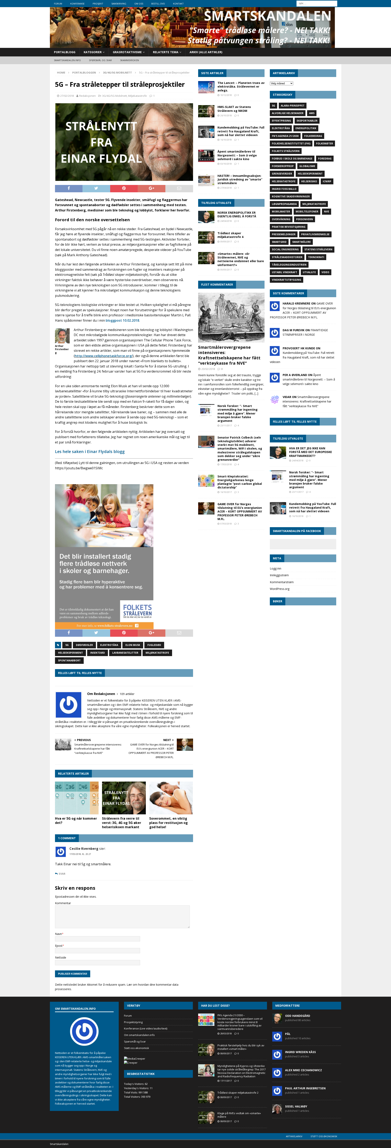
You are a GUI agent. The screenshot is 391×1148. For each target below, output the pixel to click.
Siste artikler (212, 73)
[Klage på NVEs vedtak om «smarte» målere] (206, 1118)
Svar (62, 873)
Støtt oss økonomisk (136, 1048)
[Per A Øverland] (275, 380)
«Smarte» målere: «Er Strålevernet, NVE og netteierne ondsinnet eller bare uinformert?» (240, 259)
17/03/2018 (226, 464)
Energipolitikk (305, 128)
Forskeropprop (283, 166)
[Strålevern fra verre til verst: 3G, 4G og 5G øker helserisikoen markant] (124, 798)
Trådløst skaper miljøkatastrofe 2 (237, 1092)
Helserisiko (309, 181)
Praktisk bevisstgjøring (288, 227)
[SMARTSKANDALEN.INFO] (192, 45)
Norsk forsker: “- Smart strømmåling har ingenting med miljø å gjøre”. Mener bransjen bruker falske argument (237, 413)
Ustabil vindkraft (284, 272)
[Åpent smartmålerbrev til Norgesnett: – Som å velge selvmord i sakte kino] (206, 156)
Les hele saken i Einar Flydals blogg (90, 451)
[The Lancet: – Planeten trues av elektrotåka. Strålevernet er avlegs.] (206, 87)
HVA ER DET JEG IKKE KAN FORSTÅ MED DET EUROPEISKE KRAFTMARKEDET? (310, 451)
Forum (58, 3)
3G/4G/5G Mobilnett (114, 96)
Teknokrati (316, 257)
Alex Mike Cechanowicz (303, 1070)
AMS (311, 113)
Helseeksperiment (70, 652)
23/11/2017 (226, 425)
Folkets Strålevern (286, 151)
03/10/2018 (226, 163)
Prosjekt (98, 3)
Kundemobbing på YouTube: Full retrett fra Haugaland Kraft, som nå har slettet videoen (240, 131)
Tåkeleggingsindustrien (289, 264)
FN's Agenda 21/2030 (285, 136)
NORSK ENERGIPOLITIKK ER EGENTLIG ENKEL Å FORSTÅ (236, 214)
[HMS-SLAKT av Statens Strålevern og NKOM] (206, 111)
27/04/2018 (226, 187)
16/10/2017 (226, 492)
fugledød (154, 645)
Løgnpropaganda (284, 204)
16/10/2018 (226, 139)
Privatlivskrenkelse (315, 234)
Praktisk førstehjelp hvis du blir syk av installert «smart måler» (240, 1047)
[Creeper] (130, 1062)
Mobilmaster (281, 211)
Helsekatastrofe (283, 181)
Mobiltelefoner (307, 211)
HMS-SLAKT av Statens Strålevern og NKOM (234, 108)
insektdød (97, 652)
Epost (59, 946)
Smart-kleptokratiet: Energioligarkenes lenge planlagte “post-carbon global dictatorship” (239, 481)
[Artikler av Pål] (277, 1039)
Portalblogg (64, 52)
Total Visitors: (132, 1097)
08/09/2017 (226, 1053)
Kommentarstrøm (282, 582)
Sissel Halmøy (296, 1106)
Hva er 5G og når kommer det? (76, 820)
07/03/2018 (226, 523)
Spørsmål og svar (100, 60)
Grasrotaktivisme (127, 52)
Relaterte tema (165, 52)
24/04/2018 (226, 220)
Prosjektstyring (133, 1022)
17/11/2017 (226, 1080)
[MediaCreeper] (134, 1058)
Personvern (304, 219)
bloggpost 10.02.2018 (122, 320)
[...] (256, 393)
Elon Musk (132, 645)
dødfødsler (84, 645)
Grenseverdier (282, 173)
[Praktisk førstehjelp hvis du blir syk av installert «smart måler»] (206, 1050)
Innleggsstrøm (279, 575)
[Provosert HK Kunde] (275, 353)
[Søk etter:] (317, 3)
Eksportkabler (307, 120)
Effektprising (281, 120)
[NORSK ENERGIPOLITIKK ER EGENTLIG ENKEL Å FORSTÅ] (206, 217)
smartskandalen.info (67, 60)
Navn (58, 934)
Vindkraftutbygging (286, 280)
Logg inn (275, 568)
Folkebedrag (313, 136)
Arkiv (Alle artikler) (206, 52)
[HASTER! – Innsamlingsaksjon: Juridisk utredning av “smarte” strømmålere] (206, 180)
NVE (326, 211)
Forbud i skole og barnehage (292, 158)
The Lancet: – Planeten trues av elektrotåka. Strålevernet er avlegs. (241, 86)
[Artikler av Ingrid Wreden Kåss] (277, 1057)
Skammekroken (129, 60)
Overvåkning (281, 219)
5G (67, 645)
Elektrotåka (109, 645)
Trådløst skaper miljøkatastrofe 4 (230, 235)
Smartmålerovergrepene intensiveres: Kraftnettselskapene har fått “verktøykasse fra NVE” (229, 355)
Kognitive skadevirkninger (291, 196)
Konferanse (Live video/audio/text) (145, 1028)
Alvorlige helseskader (287, 113)
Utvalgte (309, 272)
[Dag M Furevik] (275, 335)
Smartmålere (301, 242)
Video (325, 272)
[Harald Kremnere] (275, 309)
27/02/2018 (67, 96)
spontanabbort (69, 660)
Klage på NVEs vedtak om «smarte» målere (239, 1114)
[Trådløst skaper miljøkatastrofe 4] (206, 237)
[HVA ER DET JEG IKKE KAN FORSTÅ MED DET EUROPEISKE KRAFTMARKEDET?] (278, 452)
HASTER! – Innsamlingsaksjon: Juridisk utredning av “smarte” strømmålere (239, 179)
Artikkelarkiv (294, 1136)
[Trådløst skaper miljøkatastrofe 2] (206, 1097)
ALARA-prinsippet (292, 105)
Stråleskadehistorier (287, 257)
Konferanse (77, 3)
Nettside (60, 957)
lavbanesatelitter (125, 652)
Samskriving (118, 3)
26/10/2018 (226, 115)
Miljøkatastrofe (137, 96)
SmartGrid (279, 242)
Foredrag (325, 158)
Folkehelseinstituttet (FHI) (291, 143)
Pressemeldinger (283, 234)
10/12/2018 (226, 95)
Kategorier (93, 52)
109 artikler (127, 694)
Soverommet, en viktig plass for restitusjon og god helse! (168, 822)
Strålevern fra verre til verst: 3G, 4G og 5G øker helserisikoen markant (121, 822)
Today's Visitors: (134, 1084)
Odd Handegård (297, 1016)
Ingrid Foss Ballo (284, 189)
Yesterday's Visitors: (137, 1088)
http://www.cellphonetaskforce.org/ (104, 356)
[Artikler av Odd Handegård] (277, 1021)
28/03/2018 (226, 1033)
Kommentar (63, 903)
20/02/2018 (208, 369)
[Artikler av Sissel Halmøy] (277, 1112)
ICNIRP (327, 181)
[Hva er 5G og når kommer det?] (77, 798)
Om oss (138, 3)
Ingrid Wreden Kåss (300, 1052)
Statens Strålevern (318, 249)
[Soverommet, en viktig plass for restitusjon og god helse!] (171, 798)
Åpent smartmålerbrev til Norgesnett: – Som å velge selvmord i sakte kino (237, 155)
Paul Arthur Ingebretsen (305, 1088)
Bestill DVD (158, 3)
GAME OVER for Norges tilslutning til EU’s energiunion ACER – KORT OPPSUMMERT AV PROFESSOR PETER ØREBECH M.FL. (239, 511)
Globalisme (307, 166)
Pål (288, 1034)
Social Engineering (285, 249)
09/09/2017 (226, 241)
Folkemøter (324, 143)
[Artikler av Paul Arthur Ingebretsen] (277, 1093)
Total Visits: (131, 1092)
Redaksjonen (87, 96)
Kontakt (178, 3)
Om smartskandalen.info (139, 1035)
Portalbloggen (84, 72)
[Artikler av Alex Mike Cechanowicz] (277, 1075)
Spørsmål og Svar (135, 1041)
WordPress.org (279, 589)
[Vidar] (275, 402)
